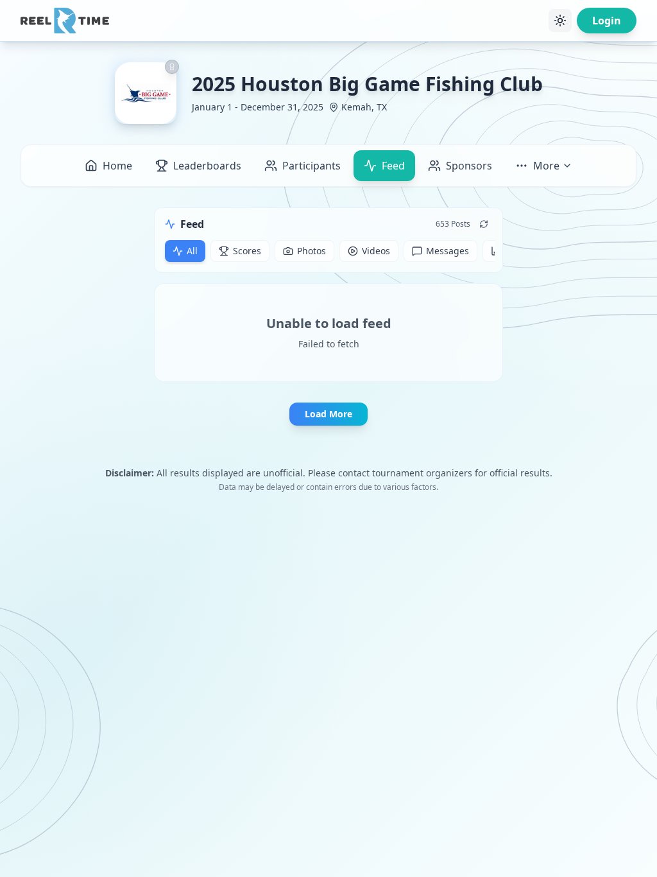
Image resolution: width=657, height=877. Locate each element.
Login (606, 20)
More (546, 166)
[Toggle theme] (560, 20)
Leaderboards (207, 166)
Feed (393, 166)
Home (117, 166)
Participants (311, 166)
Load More (328, 414)
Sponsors (469, 166)
